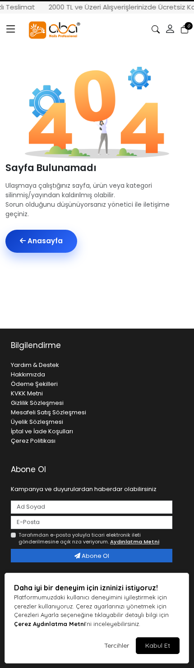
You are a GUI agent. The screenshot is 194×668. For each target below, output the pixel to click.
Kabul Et (157, 645)
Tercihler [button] (116, 645)
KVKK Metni (27, 393)
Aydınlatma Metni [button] (134, 541)
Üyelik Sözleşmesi (37, 422)
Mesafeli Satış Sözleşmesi (48, 412)
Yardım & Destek (35, 365)
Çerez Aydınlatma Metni (49, 623)
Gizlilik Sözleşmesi (37, 403)
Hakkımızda (28, 374)
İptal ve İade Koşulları (42, 431)
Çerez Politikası (33, 440)
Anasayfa (44, 241)
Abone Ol (94, 556)
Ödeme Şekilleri (34, 384)
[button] (11, 29)
